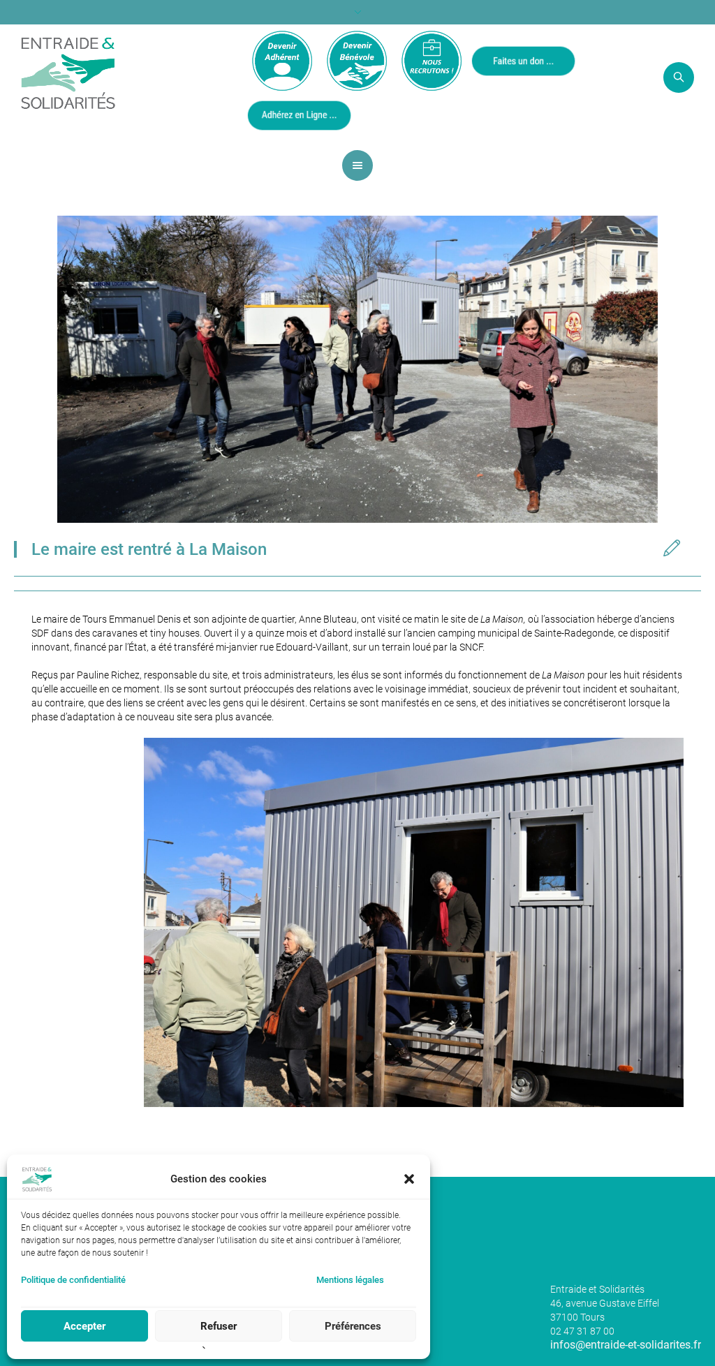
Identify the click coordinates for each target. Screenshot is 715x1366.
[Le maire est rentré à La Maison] (357, 368)
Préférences (353, 1326)
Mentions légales (350, 1280)
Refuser (218, 1326)
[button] (409, 1179)
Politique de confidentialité (73, 1280)
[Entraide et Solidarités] (68, 71)
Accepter (84, 1326)
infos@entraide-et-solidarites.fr (625, 1344)
